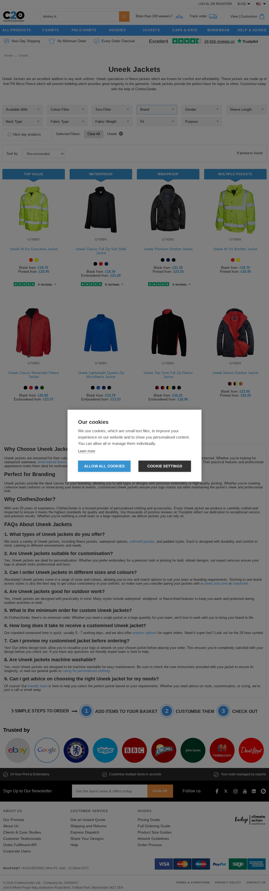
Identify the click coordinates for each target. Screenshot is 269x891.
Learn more (86, 451)
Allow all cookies (104, 466)
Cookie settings (164, 466)
